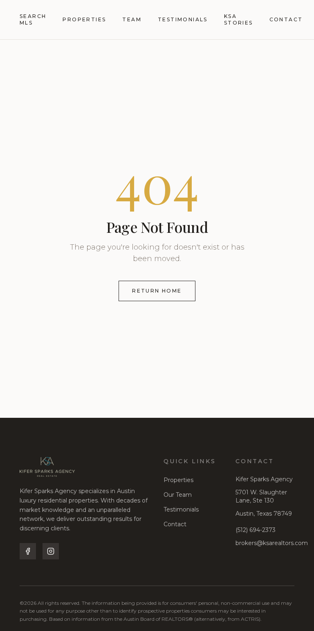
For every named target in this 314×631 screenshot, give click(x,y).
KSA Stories (238, 19)
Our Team (178, 494)
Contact (286, 19)
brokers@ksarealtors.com (272, 543)
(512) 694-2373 (256, 530)
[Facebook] (28, 551)
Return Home (157, 291)
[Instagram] (51, 551)
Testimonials (183, 19)
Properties (84, 19)
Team (131, 19)
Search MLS (33, 19)
